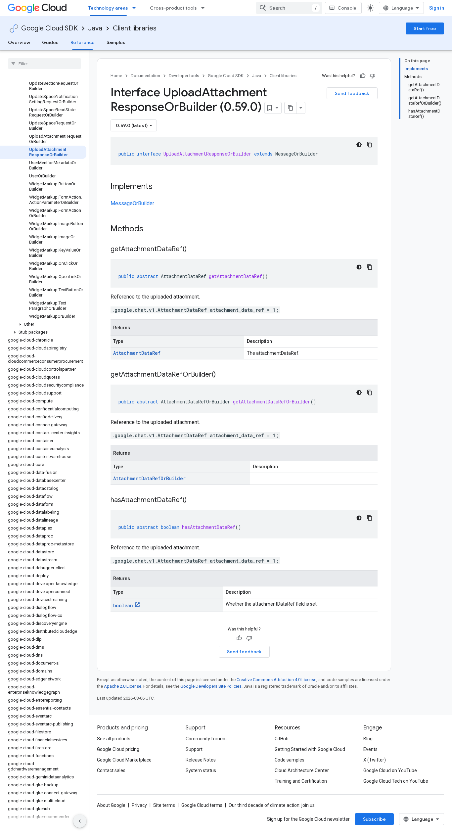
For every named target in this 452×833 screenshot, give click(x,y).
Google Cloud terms (201, 805)
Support (194, 749)
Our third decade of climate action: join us (272, 805)
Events (370, 749)
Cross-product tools (173, 8)
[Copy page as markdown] (290, 108)
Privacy (139, 805)
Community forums (206, 738)
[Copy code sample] (369, 144)
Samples (116, 42)
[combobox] (289, 8)
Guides (50, 42)
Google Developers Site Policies (211, 686)
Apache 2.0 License (122, 686)
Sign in (436, 8)
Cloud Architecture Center (302, 770)
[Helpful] (363, 76)
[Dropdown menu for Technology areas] (136, 8)
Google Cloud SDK (49, 28)
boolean (123, 605)
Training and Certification (301, 781)
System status (201, 770)
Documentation (145, 75)
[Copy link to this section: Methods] (151, 229)
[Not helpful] (373, 76)
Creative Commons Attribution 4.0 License (276, 679)
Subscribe (374, 819)
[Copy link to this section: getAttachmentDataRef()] (193, 250)
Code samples (289, 760)
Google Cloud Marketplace (124, 760)
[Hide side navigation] (79, 821)
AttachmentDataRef (136, 353)
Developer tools (184, 75)
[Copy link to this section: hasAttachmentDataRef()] (193, 500)
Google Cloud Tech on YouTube (395, 781)
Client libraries (135, 28)
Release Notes (201, 760)
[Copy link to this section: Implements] (159, 187)
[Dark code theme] (359, 144)
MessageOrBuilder (132, 203)
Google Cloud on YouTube (390, 770)
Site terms (164, 805)
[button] (43, 324)
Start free (425, 28)
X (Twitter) (374, 760)
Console (347, 8)
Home (116, 75)
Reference (82, 42)
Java (95, 28)
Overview (19, 42)
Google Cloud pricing (118, 749)
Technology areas (108, 8)
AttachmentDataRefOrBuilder (149, 478)
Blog (368, 738)
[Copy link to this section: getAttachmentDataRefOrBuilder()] (222, 375)
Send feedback (352, 93)
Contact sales (111, 770)
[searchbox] (44, 63)
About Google (111, 805)
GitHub (282, 738)
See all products (113, 738)
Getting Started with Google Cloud (310, 749)
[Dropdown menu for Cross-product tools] (205, 8)
